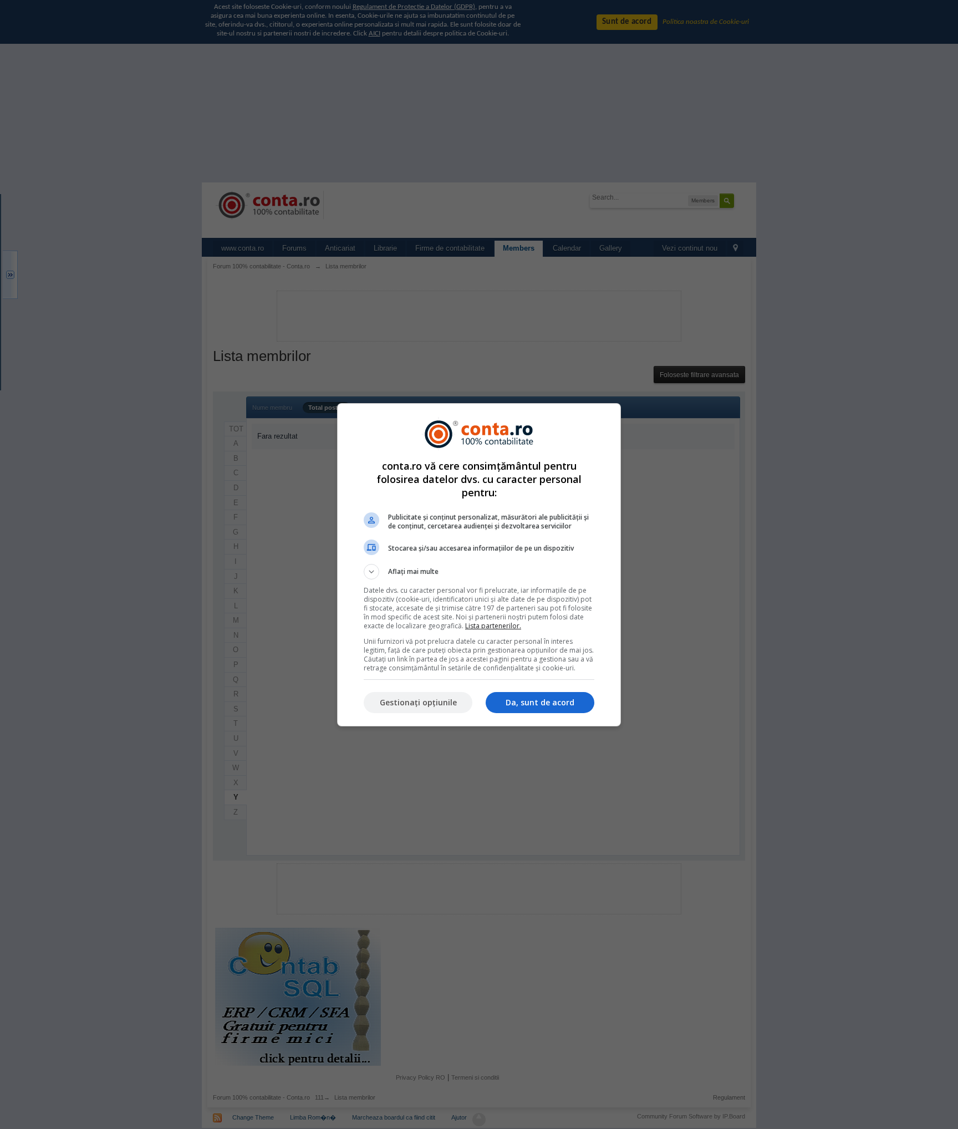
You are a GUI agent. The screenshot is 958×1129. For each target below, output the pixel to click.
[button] (479, 571)
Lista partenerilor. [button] (493, 625)
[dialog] (479, 564)
